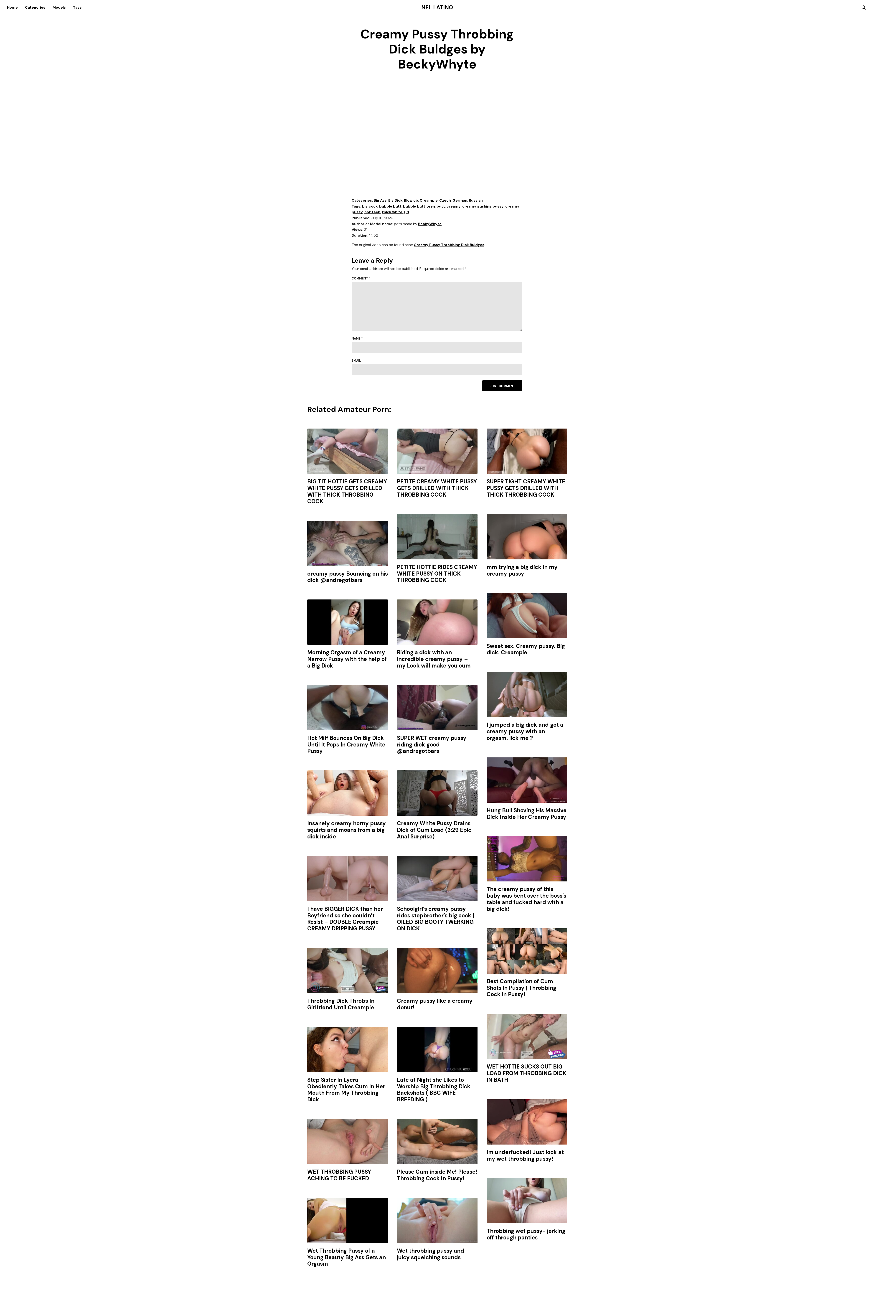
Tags (77, 7)
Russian (476, 200)
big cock (370, 206)
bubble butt (390, 206)
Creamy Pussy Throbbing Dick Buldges (449, 244)
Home (12, 7)
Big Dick (395, 200)
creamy (454, 206)
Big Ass (380, 200)
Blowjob (411, 200)
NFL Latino (437, 7)
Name (357, 338)
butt (441, 206)
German (459, 200)
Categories (35, 7)
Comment (361, 278)
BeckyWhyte (430, 223)
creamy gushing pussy (483, 206)
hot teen (372, 212)
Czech (445, 200)
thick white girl (395, 212)
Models (59, 7)
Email (357, 361)
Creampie (429, 200)
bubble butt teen (419, 206)
